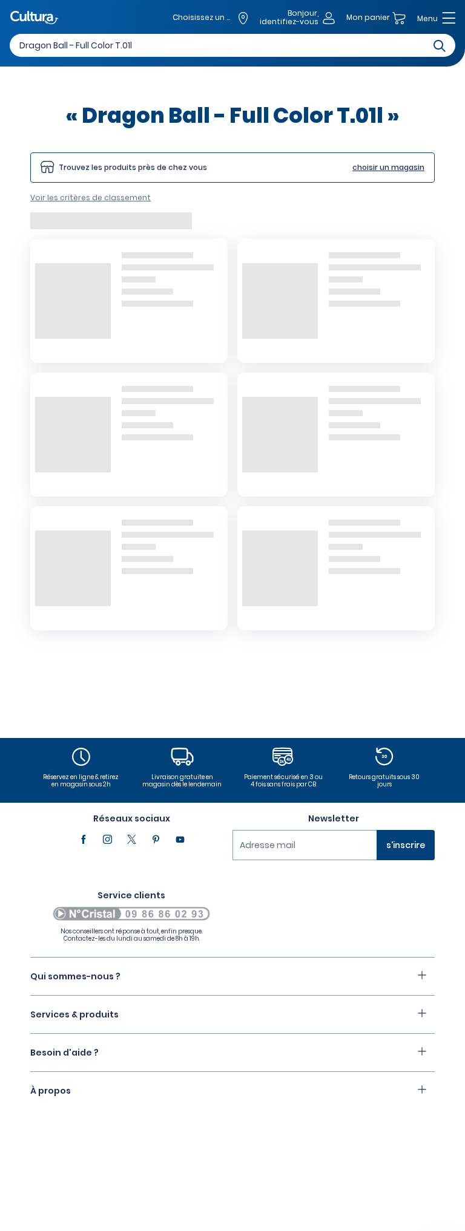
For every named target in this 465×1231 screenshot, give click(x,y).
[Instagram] (107, 839)
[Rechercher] (439, 45)
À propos (50, 1091)
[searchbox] (232, 45)
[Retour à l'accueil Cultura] (34, 18)
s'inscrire (405, 845)
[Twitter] (131, 839)
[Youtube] (180, 839)
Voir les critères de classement (90, 197)
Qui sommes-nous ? (75, 976)
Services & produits (74, 1014)
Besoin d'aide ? (64, 1053)
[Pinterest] (155, 839)
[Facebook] (83, 839)
